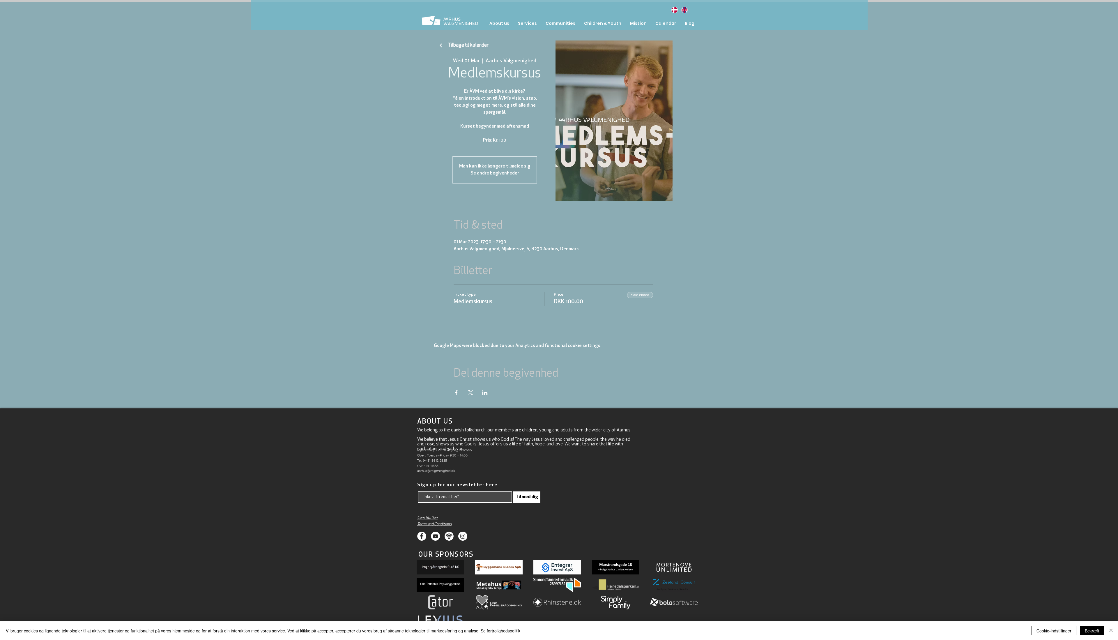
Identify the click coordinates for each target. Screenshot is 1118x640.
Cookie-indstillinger (1053, 631)
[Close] (1111, 630)
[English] (684, 9)
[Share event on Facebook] (456, 392)
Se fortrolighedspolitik (500, 631)
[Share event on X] (470, 392)
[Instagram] (462, 536)
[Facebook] (421, 536)
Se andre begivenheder (494, 173)
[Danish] (674, 9)
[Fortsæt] (441, 45)
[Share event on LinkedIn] (485, 392)
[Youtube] (435, 536)
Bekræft (1092, 631)
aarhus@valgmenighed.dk (436, 470)
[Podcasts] (449, 536)
